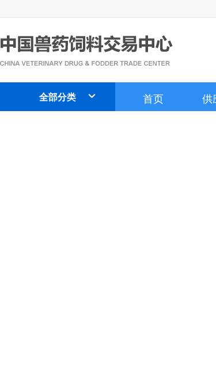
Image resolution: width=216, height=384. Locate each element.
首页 (153, 97)
